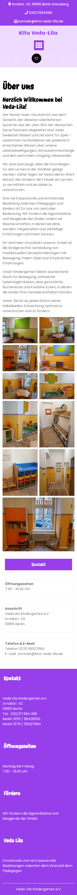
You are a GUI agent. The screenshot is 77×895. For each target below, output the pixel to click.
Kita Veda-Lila (38, 33)
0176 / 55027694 (27, 724)
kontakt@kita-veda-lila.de (40, 21)
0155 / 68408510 (26, 718)
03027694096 (40, 12)
